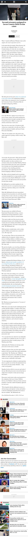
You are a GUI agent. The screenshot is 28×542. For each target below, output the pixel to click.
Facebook (11, 464)
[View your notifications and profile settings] (5, 1)
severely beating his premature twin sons (11, 286)
